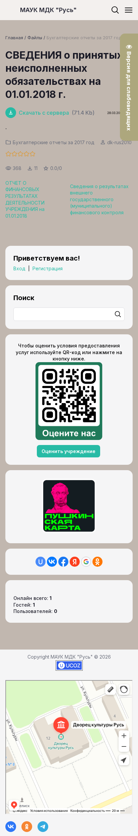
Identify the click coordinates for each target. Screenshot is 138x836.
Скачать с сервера (44, 112)
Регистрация (47, 268)
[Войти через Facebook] (63, 562)
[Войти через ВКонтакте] (52, 562)
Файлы (34, 37)
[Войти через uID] (41, 562)
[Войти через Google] (86, 562)
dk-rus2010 (119, 142)
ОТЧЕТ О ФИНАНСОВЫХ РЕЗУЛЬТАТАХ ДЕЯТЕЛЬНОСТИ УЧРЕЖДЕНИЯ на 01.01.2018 (25, 199)
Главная (14, 37)
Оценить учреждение (68, 451)
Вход (19, 268)
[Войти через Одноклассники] (97, 562)
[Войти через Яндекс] (75, 562)
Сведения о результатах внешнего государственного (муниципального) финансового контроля (99, 199)
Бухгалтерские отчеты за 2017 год (84, 37)
